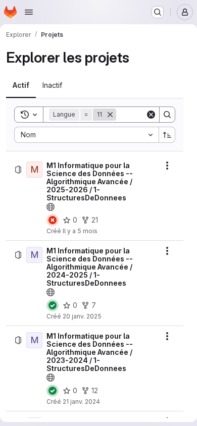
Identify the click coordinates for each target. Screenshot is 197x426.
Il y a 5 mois (80, 231)
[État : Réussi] (52, 305)
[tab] (21, 85)
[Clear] (151, 115)
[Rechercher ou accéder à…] (158, 12)
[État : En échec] (52, 220)
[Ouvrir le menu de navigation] (29, 12)
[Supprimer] (110, 115)
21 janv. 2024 (81, 401)
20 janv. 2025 (82, 316)
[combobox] (86, 135)
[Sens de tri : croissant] (167, 135)
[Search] (167, 115)
